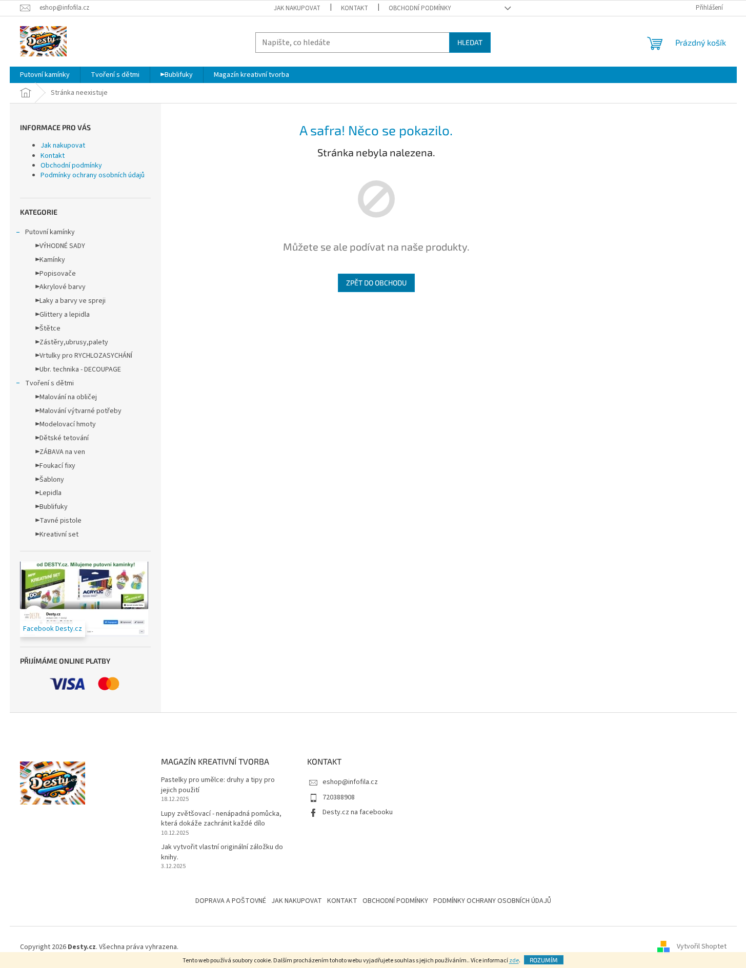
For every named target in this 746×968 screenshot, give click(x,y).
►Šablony (49, 480)
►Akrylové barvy (60, 287)
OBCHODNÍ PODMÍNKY (395, 901)
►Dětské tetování (62, 438)
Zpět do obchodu (376, 282)
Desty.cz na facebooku (357, 812)
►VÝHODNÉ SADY (60, 246)
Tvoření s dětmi (49, 383)
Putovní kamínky (50, 232)
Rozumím (544, 959)
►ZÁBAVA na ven (60, 452)
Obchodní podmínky (420, 8)
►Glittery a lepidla (62, 315)
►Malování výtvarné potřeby (78, 411)
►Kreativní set (56, 534)
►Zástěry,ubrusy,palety (71, 342)
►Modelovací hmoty (65, 424)
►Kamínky (50, 260)
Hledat (469, 42)
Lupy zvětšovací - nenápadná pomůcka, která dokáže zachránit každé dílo (221, 819)
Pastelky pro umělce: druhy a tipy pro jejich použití (218, 785)
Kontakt (354, 8)
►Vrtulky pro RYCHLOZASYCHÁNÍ (83, 356)
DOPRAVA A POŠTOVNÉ (230, 901)
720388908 (338, 797)
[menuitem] (45, 75)
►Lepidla (48, 493)
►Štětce (48, 328)
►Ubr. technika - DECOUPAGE (78, 369)
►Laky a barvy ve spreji (70, 301)
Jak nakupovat (297, 8)
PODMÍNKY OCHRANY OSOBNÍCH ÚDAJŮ (492, 901)
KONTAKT (342, 901)
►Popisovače (55, 274)
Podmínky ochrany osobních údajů (93, 175)
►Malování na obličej (66, 397)
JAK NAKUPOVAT (296, 901)
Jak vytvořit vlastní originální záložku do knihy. (222, 852)
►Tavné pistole (58, 521)
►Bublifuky (51, 507)
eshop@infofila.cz (350, 782)
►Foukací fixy (55, 466)
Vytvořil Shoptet (702, 947)
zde (514, 960)
